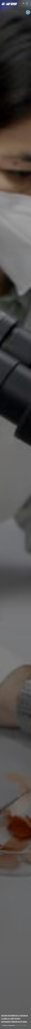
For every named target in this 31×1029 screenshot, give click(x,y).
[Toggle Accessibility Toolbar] (28, 12)
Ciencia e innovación (8, 1025)
